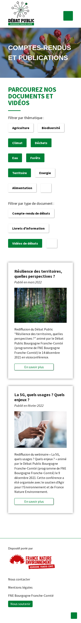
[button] (68, 16)
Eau (15, 158)
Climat (17, 143)
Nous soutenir (20, 604)
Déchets (41, 143)
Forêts (35, 158)
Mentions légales (20, 587)
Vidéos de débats (25, 243)
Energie (45, 173)
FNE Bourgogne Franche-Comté (31, 595)
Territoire (19, 173)
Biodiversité (51, 128)
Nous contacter (19, 579)
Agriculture (20, 128)
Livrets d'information (28, 228)
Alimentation (22, 188)
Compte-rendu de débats (31, 213)
